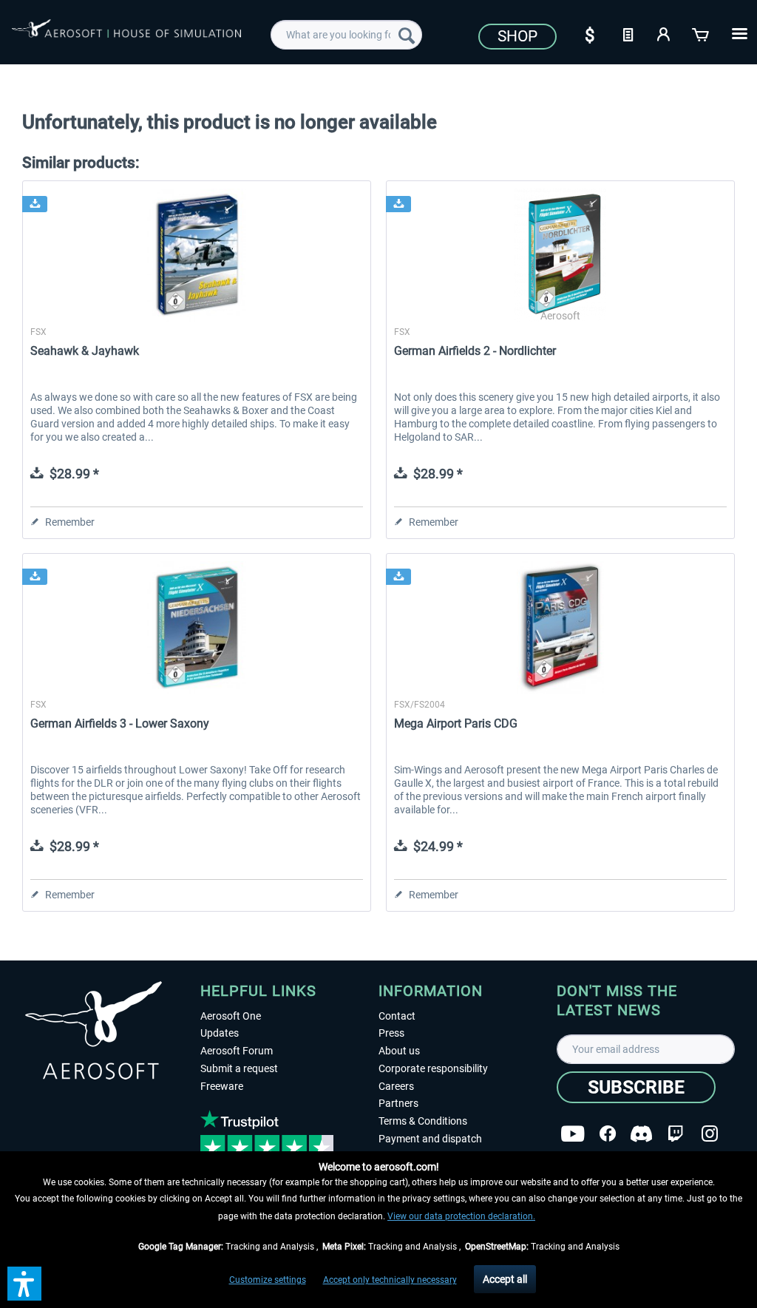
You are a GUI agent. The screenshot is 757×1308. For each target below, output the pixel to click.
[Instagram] (710, 1134)
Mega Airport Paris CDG (455, 723)
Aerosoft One (230, 1016)
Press (391, 1033)
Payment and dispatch (430, 1139)
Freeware (221, 1086)
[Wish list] (627, 33)
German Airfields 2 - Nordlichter (475, 351)
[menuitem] (346, 35)
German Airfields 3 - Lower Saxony (119, 723)
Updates (219, 1033)
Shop (517, 36)
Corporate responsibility (433, 1068)
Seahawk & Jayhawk (84, 351)
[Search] (406, 35)
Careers (396, 1086)
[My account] (664, 33)
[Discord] (641, 1134)
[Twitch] (675, 1134)
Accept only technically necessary (390, 1280)
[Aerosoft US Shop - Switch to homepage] (126, 38)
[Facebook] (608, 1134)
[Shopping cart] (701, 33)
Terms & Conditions (422, 1121)
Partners (398, 1103)
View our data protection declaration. (461, 1216)
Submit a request (239, 1068)
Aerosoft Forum (236, 1051)
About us (399, 1051)
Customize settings (267, 1280)
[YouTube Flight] (572, 1134)
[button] (24, 1284)
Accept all (505, 1279)
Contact (396, 1016)
